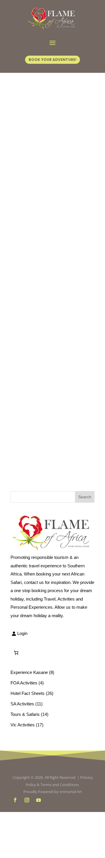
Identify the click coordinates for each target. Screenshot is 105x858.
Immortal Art (71, 791)
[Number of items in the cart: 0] (16, 652)
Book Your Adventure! (52, 59)
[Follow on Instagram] (27, 800)
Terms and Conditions (60, 784)
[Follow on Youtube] (38, 800)
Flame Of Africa (38, 178)
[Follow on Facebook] (15, 800)
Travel (26, 187)
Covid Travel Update (46, 169)
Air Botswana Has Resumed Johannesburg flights (50, 307)
